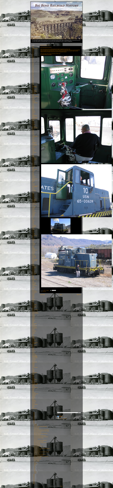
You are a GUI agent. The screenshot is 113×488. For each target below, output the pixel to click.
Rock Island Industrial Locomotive (38, 455)
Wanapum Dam (34, 379)
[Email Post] (50, 290)
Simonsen (33, 350)
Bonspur (33, 121)
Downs (33, 171)
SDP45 (62, 416)
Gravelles (33, 203)
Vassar (33, 374)
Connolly (33, 146)
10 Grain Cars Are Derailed (37, 449)
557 (32, 75)
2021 (34, 418)
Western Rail (34, 394)
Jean (33, 223)
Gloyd (33, 196)
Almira (33, 95)
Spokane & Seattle (34, 357)
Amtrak (33, 98)
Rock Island (44, 291)
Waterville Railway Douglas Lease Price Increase (40, 433)
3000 (33, 56)
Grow (33, 205)
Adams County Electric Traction (34, 86)
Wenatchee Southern (35, 393)
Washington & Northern (34, 382)
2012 (34, 479)
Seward (33, 347)
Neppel (33, 281)
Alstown (33, 97)
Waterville (33, 386)
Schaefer (33, 338)
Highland (33, 213)
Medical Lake (34, 257)
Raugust (33, 315)
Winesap (33, 403)
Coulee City (33, 148)
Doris (33, 168)
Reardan (33, 316)
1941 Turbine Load (36, 427)
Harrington (33, 210)
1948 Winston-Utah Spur (37, 434)
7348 (33, 76)
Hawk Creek (34, 212)
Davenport (33, 157)
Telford (33, 366)
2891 (33, 54)
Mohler (33, 262)
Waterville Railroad (34, 387)
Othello (33, 296)
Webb (33, 390)
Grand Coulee (34, 199)
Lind (32, 241)
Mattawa (33, 253)
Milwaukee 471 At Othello (37, 457)
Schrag (33, 341)
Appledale (33, 100)
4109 (33, 70)
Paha (33, 298)
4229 (33, 74)
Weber (33, 391)
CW (32, 154)
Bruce (33, 125)
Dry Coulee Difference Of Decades (38, 441)
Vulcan (33, 377)
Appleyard (33, 101)
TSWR (33, 371)
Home (61, 294)
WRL (33, 407)
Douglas (33, 170)
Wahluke (33, 378)
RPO (33, 334)
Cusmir (33, 153)
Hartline (33, 211)
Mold (33, 263)
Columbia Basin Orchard (34, 142)
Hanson (33, 209)
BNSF (33, 120)
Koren (33, 230)
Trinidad (33, 370)
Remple (33, 319)
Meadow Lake (34, 256)
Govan (33, 198)
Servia (33, 346)
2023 (34, 416)
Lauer (33, 237)
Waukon (33, 388)
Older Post (79, 294)
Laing (33, 232)
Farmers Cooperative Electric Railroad (35, 186)
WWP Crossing (34, 408)
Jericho (33, 224)
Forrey (33, 188)
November (35, 425)
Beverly (33, 114)
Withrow (33, 405)
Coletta (33, 141)
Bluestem (33, 119)
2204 (33, 50)
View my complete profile (63, 418)
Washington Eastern (35, 383)
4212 (33, 72)
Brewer (33, 123)
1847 (33, 47)
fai (32, 182)
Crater (33, 150)
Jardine (33, 222)
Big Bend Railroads (35, 117)
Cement (33, 135)
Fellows (33, 187)
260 (32, 53)
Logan (33, 242)
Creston (33, 151)
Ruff (32, 335)
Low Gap (33, 244)
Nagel (33, 276)
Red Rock (33, 317)
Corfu (33, 147)
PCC (33, 301)
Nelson (33, 278)
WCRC (33, 389)
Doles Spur (33, 166)
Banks (33, 109)
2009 (34, 482)
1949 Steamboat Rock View (37, 432)
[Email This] (52, 290)
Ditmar (33, 165)
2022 (34, 417)
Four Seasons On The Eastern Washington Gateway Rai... (42, 448)
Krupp (33, 231)
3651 (33, 65)
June (34, 467)
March (35, 470)
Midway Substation (35, 259)
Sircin (33, 351)
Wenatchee (33, 392)
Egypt (33, 174)
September (35, 463)
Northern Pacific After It (37, 450)
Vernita (33, 375)
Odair (33, 288)
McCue (33, 254)
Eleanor (33, 175)
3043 (33, 58)
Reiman (33, 318)
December (35, 424)
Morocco (33, 271)
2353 (33, 51)
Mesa (33, 258)
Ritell (33, 322)
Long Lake (33, 243)
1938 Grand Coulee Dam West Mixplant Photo (40, 440)
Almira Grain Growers (35, 96)
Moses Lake (34, 274)
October (35, 462)
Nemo (33, 280)
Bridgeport (33, 124)
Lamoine (33, 233)
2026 (34, 412)
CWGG (33, 155)
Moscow (33, 272)
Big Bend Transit (34, 118)
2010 (34, 481)
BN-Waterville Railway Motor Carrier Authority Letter (41, 456)
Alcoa (33, 94)
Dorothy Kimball (34, 169)
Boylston (33, 122)
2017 (34, 423)
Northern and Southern (34, 284)
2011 (34, 480)
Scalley (33, 337)
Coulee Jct (33, 149)
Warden (33, 380)
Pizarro (33, 303)
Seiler (33, 344)
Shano (33, 348)
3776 (33, 67)
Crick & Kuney (34, 152)
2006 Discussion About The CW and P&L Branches (41, 436)
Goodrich (33, 197)
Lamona (33, 234)
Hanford (33, 208)
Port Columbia (34, 304)
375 (32, 66)
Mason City (33, 252)
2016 (34, 474)
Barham (33, 110)
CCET (33, 134)
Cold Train (33, 140)
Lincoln (33, 240)
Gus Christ (33, 206)
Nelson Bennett (34, 279)
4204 (33, 71)
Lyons (33, 245)
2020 (34, 419)
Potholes (33, 305)
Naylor (33, 277)
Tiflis (33, 368)
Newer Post (42, 294)
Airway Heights (34, 93)
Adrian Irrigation (34, 91)
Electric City (34, 176)
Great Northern (34, 204)
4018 (33, 69)
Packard (33, 297)
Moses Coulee (34, 273)
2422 (33, 52)
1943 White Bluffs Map (37, 443)
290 (32, 55)
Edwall (33, 173)
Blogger (61, 486)
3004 (33, 57)
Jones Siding (34, 225)
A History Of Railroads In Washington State (40, 454)
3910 (33, 68)
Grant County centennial (34, 200)
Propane (33, 307)
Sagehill (33, 336)
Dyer (33, 172)
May (34, 468)
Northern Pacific (34, 285)
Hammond (33, 207)
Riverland (33, 324)
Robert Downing (34, 325)
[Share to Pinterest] (55, 290)
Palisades (33, 299)
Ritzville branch (34, 323)
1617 (33, 46)
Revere (33, 321)
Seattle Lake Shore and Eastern (35, 343)
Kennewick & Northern (34, 227)
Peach (33, 302)
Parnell (33, 300)
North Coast (34, 282)
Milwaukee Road (34, 260)
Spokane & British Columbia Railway (34, 356)
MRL (33, 275)
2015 (34, 475)
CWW (33, 156)
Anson (33, 99)
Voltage (33, 376)
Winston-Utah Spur (35, 404)
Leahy (33, 238)
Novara (33, 286)
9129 (33, 84)
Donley (33, 167)
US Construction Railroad (34, 373)
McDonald (33, 255)
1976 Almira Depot (36, 428)
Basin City (33, 111)
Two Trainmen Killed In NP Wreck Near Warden (40, 426)
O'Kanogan (33, 287)
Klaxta (33, 228)
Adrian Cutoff (34, 90)
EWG (33, 181)
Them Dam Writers (35, 367)
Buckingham (34, 126)
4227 (33, 73)
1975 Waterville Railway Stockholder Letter (40, 435)
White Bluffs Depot (36, 447)
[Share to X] (53, 290)
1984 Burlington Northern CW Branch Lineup (40, 442)
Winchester (33, 402)
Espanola (33, 180)
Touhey (33, 369)
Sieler (33, 349)
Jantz (33, 221)
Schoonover (34, 340)
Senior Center (34, 345)
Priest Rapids (34, 306)
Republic (33, 320)
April (34, 469)
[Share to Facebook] (54, 290)
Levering (33, 239)
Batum (33, 113)
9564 (33, 85)
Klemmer (33, 229)
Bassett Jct (33, 112)
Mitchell (33, 261)
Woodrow (33, 406)
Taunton (33, 365)
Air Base (33, 92)
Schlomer (33, 339)
